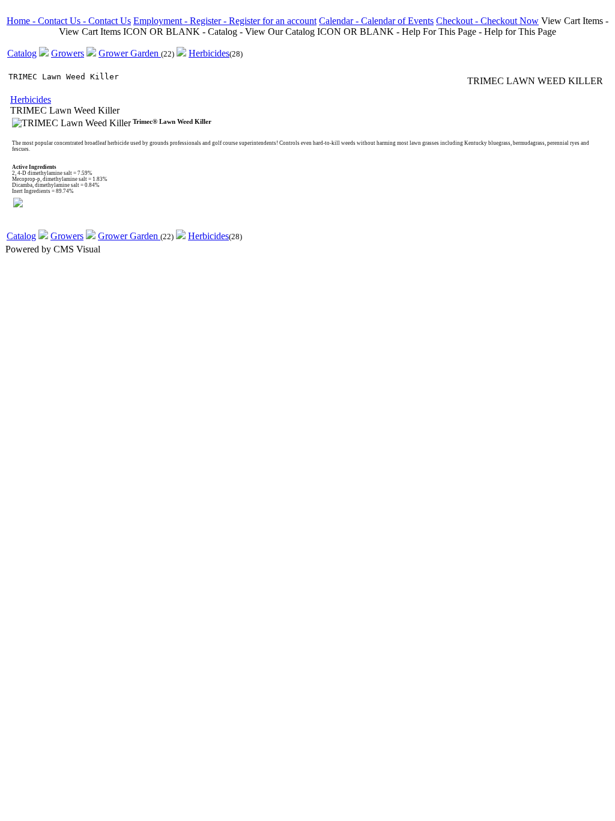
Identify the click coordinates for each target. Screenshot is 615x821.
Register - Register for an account (253, 21)
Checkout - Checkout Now (487, 21)
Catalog (22, 53)
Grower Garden (129, 53)
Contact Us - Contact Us (84, 21)
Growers (67, 53)
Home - (22, 21)
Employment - (161, 21)
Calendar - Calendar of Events (376, 21)
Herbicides (209, 53)
